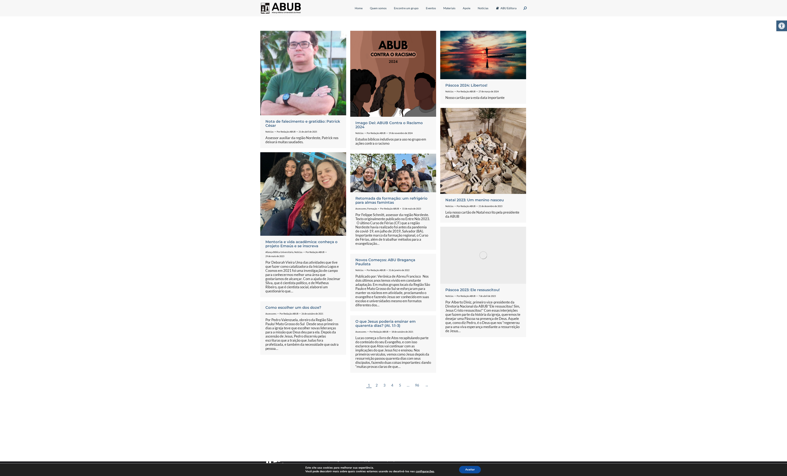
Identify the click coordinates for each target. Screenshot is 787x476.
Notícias (269, 131)
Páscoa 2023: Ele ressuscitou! (472, 290)
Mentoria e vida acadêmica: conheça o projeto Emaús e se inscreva (301, 244)
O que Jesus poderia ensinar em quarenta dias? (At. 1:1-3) (385, 323)
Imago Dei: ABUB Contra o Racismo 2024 (389, 125)
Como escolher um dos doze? (293, 307)
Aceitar (470, 469)
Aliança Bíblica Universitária (279, 252)
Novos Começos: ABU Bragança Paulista (385, 262)
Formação (372, 208)
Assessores (360, 208)
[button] (781, 26)
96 (417, 385)
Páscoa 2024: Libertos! (466, 85)
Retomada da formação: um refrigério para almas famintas (391, 200)
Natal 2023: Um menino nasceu (474, 200)
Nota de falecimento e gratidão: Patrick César (302, 123)
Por (286, 131)
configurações (425, 471)
